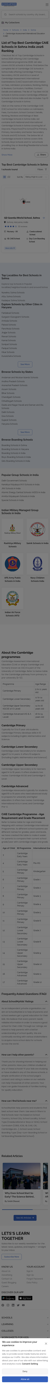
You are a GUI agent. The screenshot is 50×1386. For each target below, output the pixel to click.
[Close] (45, 643)
